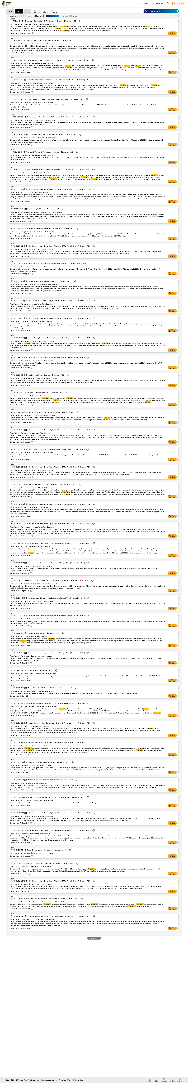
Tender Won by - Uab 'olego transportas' (22, 284)
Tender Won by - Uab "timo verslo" (21, 415)
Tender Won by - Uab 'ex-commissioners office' (25, 584)
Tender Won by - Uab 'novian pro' (20, 24)
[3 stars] (21, 16)
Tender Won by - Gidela (17, 619)
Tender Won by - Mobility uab (22, 138)
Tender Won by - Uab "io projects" (20, 800)
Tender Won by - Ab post (21, 173)
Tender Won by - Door (17, 783)
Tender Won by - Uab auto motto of (21, 120)
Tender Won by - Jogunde (18, 507)
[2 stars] (19, 16)
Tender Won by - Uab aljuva (18, 433)
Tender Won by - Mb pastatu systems (22, 378)
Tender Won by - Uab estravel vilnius (21, 673)
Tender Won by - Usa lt (17, 636)
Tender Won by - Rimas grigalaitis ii (21, 919)
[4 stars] (23, 16)
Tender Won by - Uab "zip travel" (20, 44)
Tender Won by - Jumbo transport (20, 83)
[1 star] (17, 16)
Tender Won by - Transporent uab (20, 232)
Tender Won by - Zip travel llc (19, 867)
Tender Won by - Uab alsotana (19, 566)
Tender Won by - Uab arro (18, 192)
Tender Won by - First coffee (19, 396)
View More (94, 938)
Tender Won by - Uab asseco (22, 707)
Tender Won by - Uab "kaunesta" (20, 853)
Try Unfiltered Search (52, 16)
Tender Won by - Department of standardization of (28, 902)
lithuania (38, 16)
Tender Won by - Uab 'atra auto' (20, 691)
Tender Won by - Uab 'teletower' (20, 746)
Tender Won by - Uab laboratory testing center (24, 212)
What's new (159, 3)
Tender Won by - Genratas (18, 833)
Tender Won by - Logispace (18, 726)
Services (146, 3)
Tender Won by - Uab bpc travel (20, 488)
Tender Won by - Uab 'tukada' (19, 884)
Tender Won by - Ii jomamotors (19, 321)
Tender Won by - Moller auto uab (20, 155)
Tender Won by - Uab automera (20, 249)
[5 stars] (25, 16)
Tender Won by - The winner (19, 765)
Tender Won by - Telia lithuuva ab (20, 341)
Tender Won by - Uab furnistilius (20, 102)
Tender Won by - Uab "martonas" (20, 527)
